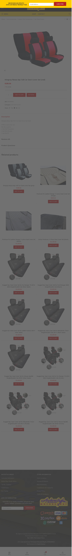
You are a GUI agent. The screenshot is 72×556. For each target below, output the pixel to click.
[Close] (70, 2)
